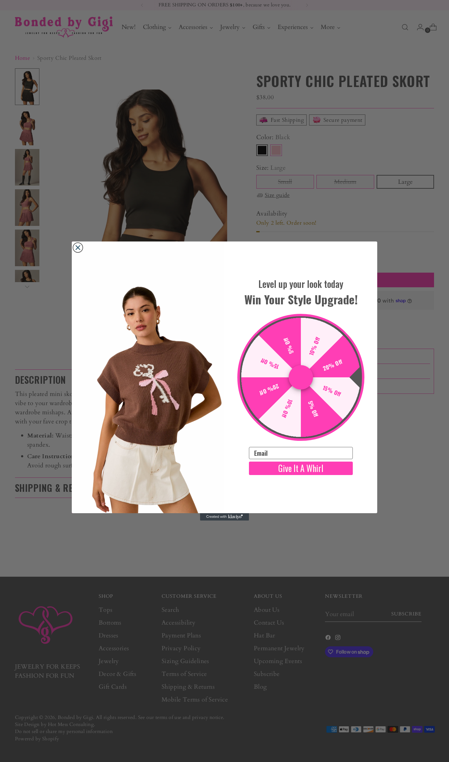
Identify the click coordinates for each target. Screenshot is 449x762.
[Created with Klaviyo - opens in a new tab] (224, 517)
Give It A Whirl (300, 468)
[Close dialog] (78, 247)
